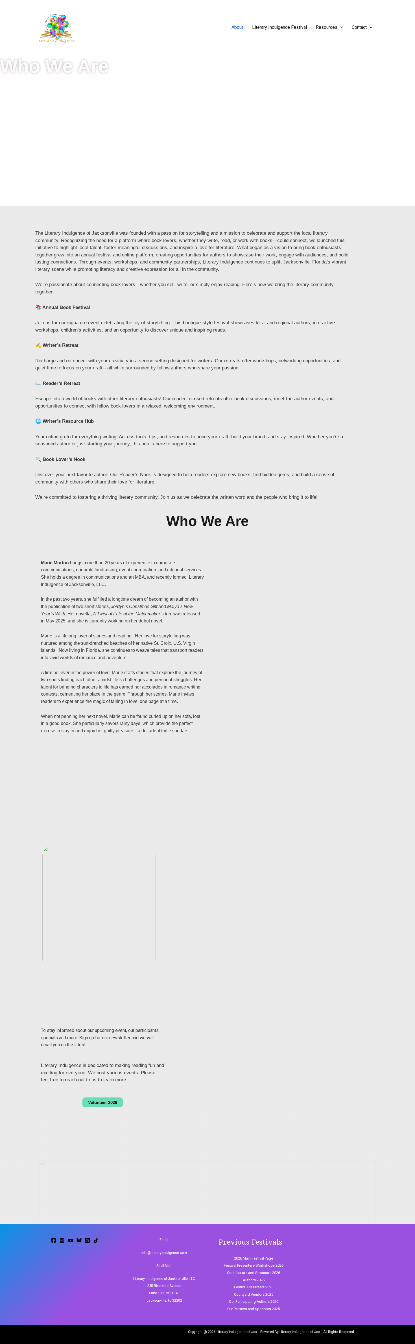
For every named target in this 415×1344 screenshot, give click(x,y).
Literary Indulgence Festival (279, 27)
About (237, 27)
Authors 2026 (254, 1280)
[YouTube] (70, 1240)
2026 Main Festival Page (253, 1258)
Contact (359, 27)
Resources (326, 27)
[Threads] (87, 1240)
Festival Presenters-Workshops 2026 (253, 1265)
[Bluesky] (79, 1240)
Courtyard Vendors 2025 (253, 1294)
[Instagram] (62, 1240)
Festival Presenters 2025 (253, 1287)
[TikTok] (96, 1240)
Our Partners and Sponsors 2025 (253, 1309)
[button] (340, 27)
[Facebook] (53, 1240)
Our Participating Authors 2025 (253, 1301)
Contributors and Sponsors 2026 (253, 1273)
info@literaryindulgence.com (164, 1253)
